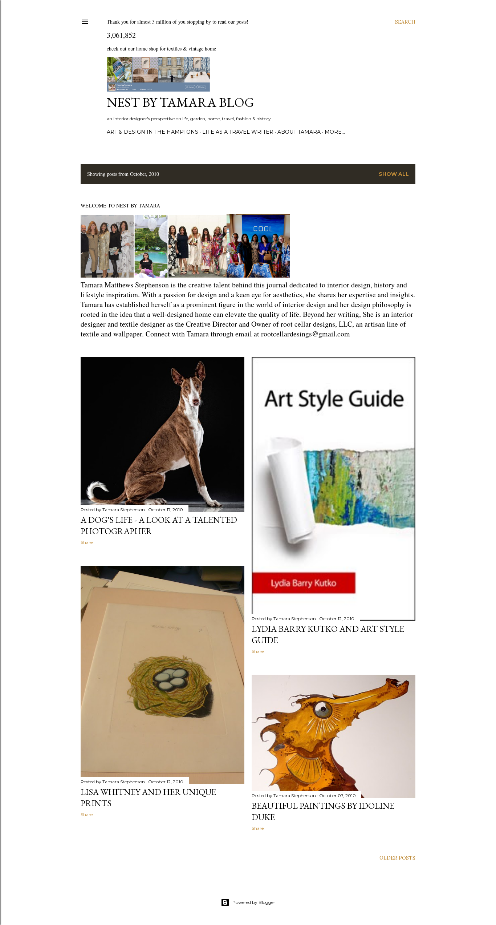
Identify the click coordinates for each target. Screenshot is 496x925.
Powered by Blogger (253, 902)
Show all (394, 174)
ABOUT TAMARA (299, 132)
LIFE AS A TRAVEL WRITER (237, 132)
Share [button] (87, 542)
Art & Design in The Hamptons (152, 132)
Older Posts (397, 858)
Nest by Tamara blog (180, 102)
